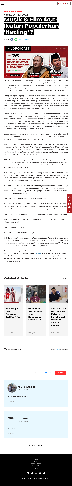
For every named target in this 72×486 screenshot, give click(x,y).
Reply (12, 401)
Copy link (26, 39)
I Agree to (43, 373)
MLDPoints (7, 43)
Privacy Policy (36, 466)
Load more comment (36, 445)
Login (58, 349)
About (36, 461)
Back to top (64, 278)
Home (36, 459)
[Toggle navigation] (3, 3)
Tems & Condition (35, 463)
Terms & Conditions (47, 373)
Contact (36, 468)
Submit (60, 373)
